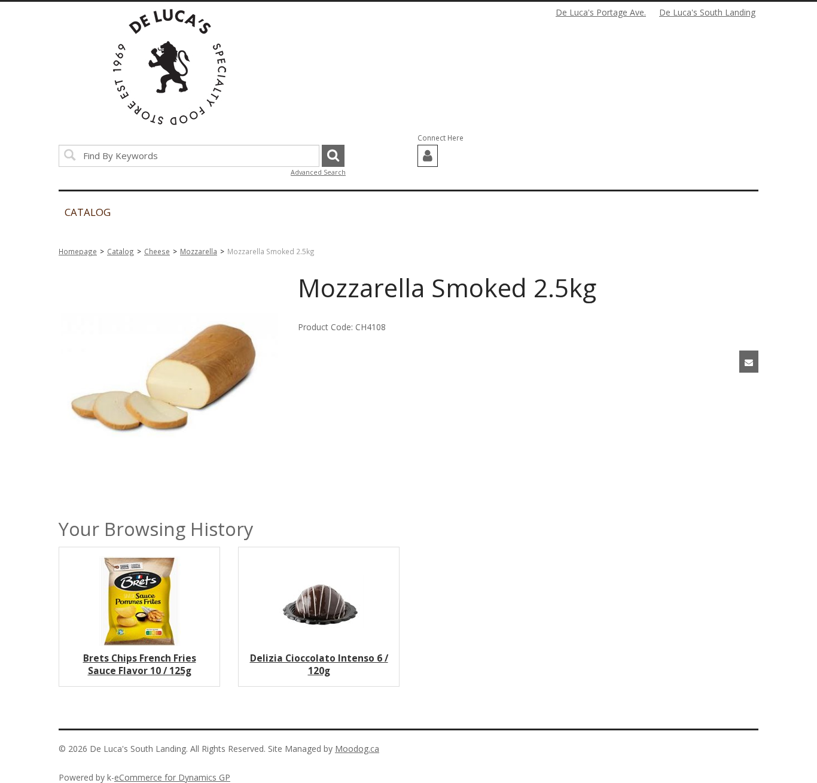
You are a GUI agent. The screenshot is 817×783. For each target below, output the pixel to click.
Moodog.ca (357, 748)
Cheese (157, 251)
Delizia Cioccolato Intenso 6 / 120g (319, 664)
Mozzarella (198, 251)
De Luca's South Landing (707, 12)
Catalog (120, 251)
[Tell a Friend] (748, 362)
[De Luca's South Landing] (169, 67)
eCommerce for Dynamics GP (172, 777)
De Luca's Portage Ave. (601, 12)
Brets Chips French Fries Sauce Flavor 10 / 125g (139, 664)
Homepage (78, 251)
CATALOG (88, 212)
